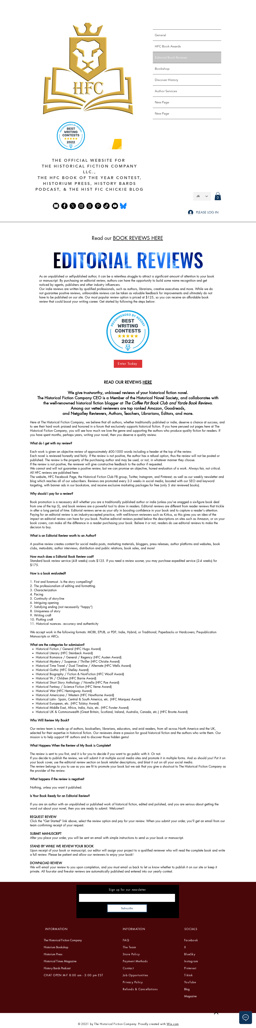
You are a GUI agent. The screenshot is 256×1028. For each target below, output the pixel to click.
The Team (129, 947)
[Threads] (89, 206)
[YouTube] (115, 206)
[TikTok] (106, 206)
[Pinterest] (98, 206)
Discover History (166, 80)
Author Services (166, 91)
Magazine (190, 996)
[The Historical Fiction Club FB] (56, 206)
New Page (162, 102)
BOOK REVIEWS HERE (138, 238)
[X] (73, 206)
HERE (147, 382)
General (160, 35)
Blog (187, 989)
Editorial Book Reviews (171, 57)
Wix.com (173, 1024)
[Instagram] (81, 206)
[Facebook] (64, 206)
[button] (217, 196)
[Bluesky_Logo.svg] (123, 206)
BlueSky (189, 954)
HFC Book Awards (168, 46)
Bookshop (162, 69)
